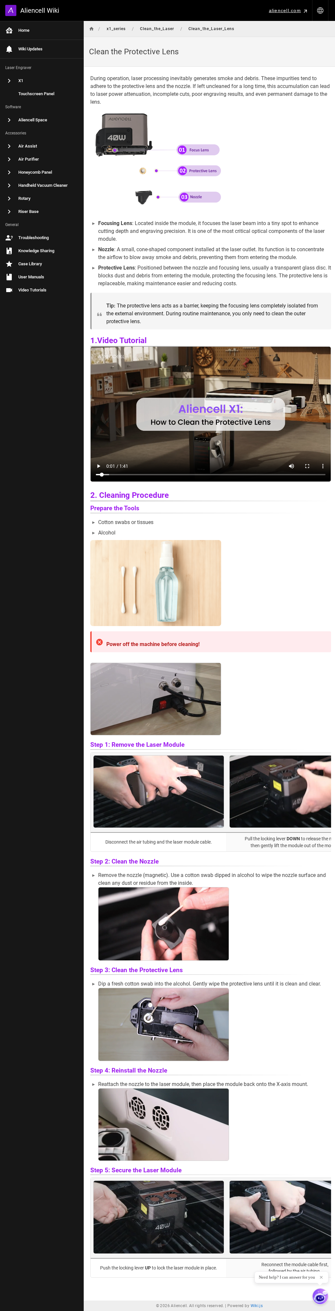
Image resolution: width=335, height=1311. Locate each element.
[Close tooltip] (321, 1277)
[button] (320, 10)
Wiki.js (257, 1305)
